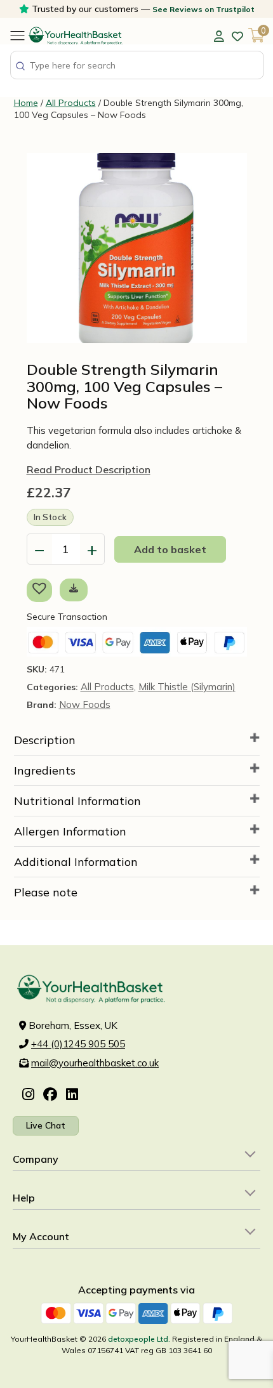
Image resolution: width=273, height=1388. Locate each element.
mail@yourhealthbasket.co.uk (95, 1063)
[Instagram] (28, 1095)
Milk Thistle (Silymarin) (187, 687)
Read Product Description (88, 469)
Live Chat (45, 1125)
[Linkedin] (72, 1095)
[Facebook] (50, 1095)
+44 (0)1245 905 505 (78, 1044)
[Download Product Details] (73, 588)
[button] (42, 590)
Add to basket (170, 549)
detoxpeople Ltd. (139, 1339)
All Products (71, 102)
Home (26, 102)
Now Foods (84, 704)
